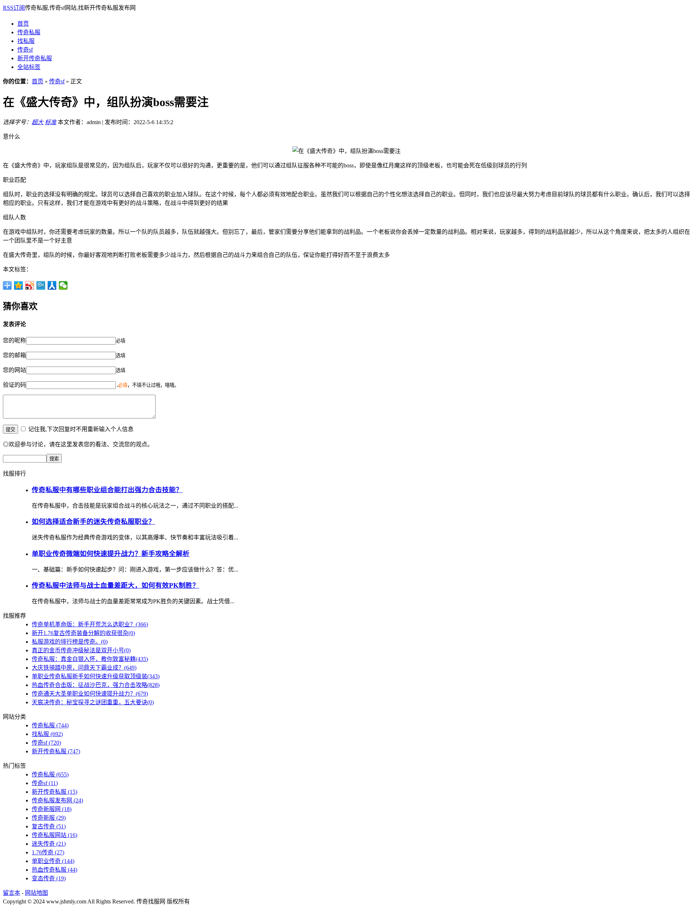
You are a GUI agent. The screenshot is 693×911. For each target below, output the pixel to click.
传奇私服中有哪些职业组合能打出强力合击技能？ (107, 490)
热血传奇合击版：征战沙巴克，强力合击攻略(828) (96, 685)
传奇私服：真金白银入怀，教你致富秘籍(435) (90, 659)
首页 (23, 24)
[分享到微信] (63, 285)
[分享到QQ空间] (18, 285)
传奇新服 (49, 818)
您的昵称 (14, 340)
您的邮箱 (14, 355)
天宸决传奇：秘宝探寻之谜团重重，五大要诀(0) (93, 702)
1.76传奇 (48, 852)
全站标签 (28, 67)
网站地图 (36, 893)
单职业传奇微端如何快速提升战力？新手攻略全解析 (110, 553)
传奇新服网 (51, 809)
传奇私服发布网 (57, 800)
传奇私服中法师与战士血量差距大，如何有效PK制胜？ (115, 585)
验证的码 (14, 385)
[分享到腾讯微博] (40, 285)
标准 (50, 122)
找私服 (26, 41)
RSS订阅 (14, 8)
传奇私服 (28, 32)
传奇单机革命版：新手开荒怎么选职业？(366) (90, 624)
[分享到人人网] (52, 285)
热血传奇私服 (54, 870)
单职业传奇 (53, 861)
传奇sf (25, 50)
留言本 (11, 893)
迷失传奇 (49, 844)
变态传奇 (49, 878)
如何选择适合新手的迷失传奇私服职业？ (93, 521)
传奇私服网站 (54, 835)
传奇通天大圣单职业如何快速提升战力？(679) (90, 694)
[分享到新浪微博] (29, 285)
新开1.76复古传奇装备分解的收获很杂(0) (83, 633)
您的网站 (14, 370)
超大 (37, 122)
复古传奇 (49, 826)
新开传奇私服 (34, 58)
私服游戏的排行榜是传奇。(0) (70, 642)
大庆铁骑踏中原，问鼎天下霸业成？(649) (84, 668)
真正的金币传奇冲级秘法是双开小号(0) (81, 650)
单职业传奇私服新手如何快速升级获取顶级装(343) (96, 676)
